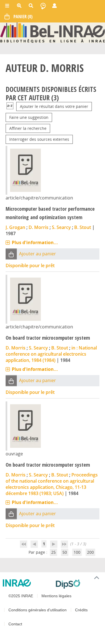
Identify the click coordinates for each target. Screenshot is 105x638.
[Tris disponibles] (10, 106)
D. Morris (38, 227)
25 (53, 552)
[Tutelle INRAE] (27, 583)
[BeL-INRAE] (52, 32)
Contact (15, 624)
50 (64, 552)
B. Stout (82, 227)
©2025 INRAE (20, 596)
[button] (11, 254)
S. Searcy (61, 227)
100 (77, 552)
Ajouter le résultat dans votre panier (54, 106)
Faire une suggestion (28, 117)
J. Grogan (15, 227)
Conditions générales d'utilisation (37, 610)
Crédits (81, 610)
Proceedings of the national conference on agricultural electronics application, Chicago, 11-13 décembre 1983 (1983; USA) (52, 484)
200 (90, 552)
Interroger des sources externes (39, 139)
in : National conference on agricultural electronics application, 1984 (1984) (51, 354)
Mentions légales (56, 596)
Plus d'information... (35, 242)
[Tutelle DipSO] (78, 584)
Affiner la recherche (27, 128)
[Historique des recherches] (43, 5)
